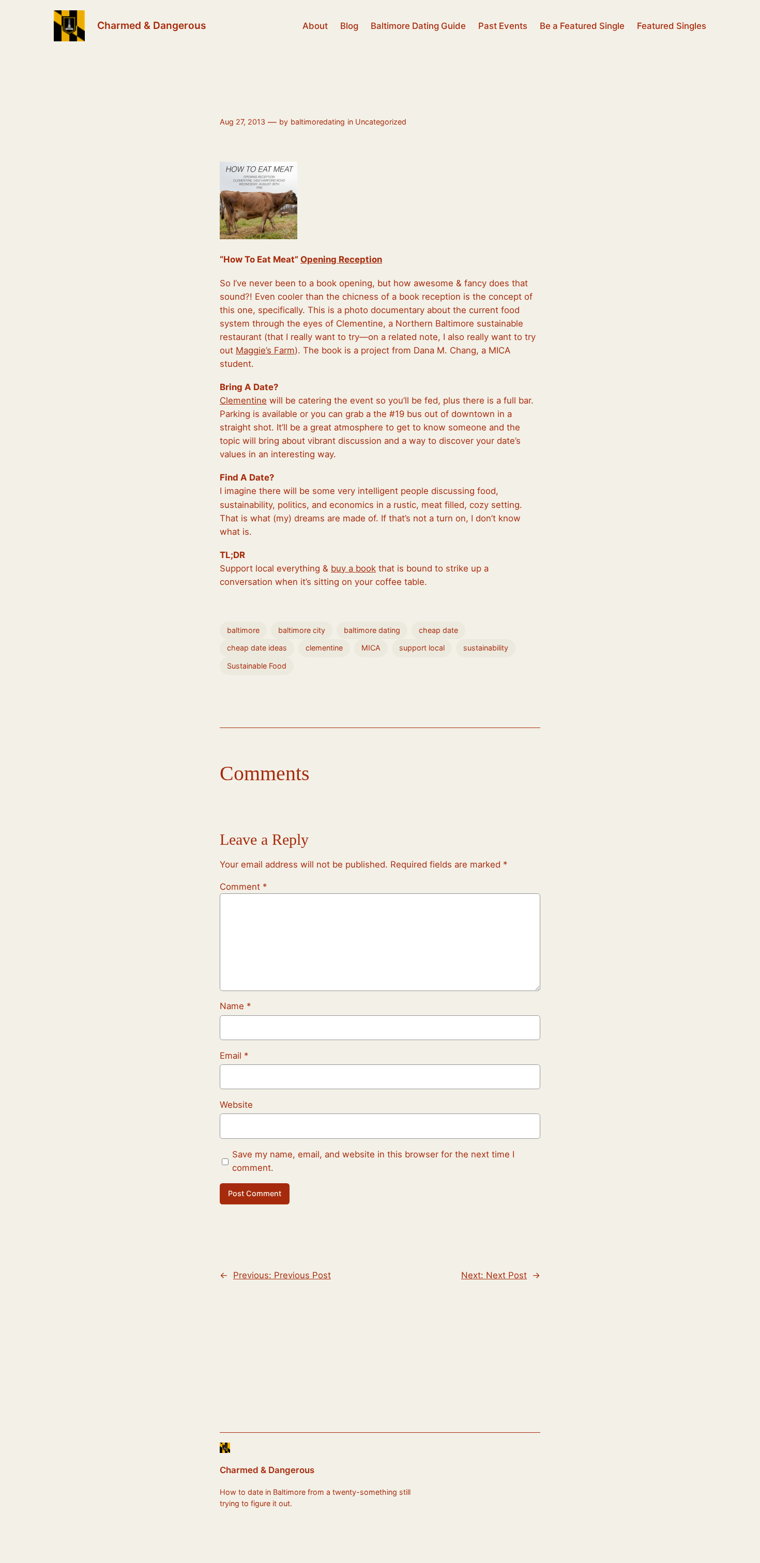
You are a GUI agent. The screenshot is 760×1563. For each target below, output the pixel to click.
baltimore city (301, 630)
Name (235, 1006)
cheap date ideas (257, 647)
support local (422, 647)
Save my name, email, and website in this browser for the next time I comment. (373, 1161)
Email (234, 1055)
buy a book (353, 568)
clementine (324, 647)
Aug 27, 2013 (242, 121)
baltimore (243, 630)
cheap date (438, 630)
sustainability (485, 647)
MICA (371, 647)
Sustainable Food (256, 665)
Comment (243, 886)
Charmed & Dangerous (151, 25)
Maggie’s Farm (265, 350)
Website (236, 1105)
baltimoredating (318, 121)
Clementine (243, 400)
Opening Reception (341, 259)
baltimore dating (372, 630)
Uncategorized (380, 121)
